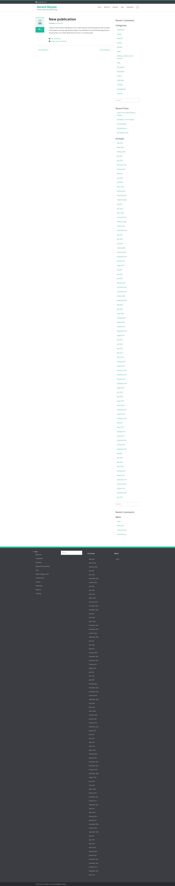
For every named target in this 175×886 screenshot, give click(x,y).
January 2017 (121, 436)
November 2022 (122, 222)
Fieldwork (120, 38)
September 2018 (122, 383)
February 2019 (121, 361)
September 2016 (122, 449)
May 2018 (120, 396)
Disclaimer (39, 562)
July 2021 (119, 270)
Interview (119, 47)
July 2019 (119, 340)
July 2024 (119, 173)
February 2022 (121, 248)
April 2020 (120, 309)
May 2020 (120, 305)
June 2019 (120, 344)
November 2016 (122, 440)
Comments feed (122, 530)
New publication (42, 50)
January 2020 (121, 322)
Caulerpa (53, 41)
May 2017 (120, 423)
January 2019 (121, 366)
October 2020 (121, 296)
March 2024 (120, 187)
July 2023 (119, 204)
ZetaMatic (63, 884)
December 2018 (121, 370)
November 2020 (122, 292)
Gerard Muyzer (47, 7)
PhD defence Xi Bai (122, 133)
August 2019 (120, 335)
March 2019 (120, 357)
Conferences (120, 30)
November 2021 (122, 257)
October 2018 (121, 379)
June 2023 (120, 208)
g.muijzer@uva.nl (41, 2)
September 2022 (122, 230)
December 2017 (121, 410)
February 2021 (121, 283)
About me (107, 7)
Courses (119, 34)
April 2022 (120, 243)
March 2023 (120, 213)
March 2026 (120, 147)
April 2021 (120, 278)
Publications (130, 7)
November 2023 (122, 200)
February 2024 (121, 191)
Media (119, 51)
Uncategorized (121, 89)
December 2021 (121, 252)
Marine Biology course (42, 574)
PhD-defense (121, 67)
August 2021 (120, 265)
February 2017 (121, 431)
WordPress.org (121, 534)
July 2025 (119, 156)
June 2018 (120, 392)
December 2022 (121, 217)
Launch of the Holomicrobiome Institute (126, 114)
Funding (119, 43)
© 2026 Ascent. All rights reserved (45, 884)
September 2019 (122, 331)
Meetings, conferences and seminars (125, 57)
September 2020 (122, 300)
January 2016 (121, 475)
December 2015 (121, 480)
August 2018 (120, 388)
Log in (119, 521)
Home (99, 7)
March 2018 (120, 401)
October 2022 (121, 226)
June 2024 (120, 178)
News (51, 38)
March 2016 (120, 466)
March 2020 (120, 313)
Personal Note (40, 578)
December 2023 (121, 195)
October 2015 (121, 488)
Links (122, 7)
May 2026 (120, 143)
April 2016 (120, 462)
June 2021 (120, 274)
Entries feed (120, 526)
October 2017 (121, 414)
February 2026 (121, 152)
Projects (119, 76)
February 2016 (121, 471)
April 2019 (120, 353)
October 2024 (121, 169)
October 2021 (121, 261)
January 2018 (121, 405)
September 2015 (122, 493)
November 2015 (122, 484)
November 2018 (122, 375)
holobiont (64, 41)
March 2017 (120, 427)
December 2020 (121, 287)
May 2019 (120, 348)
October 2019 (121, 326)
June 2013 (120, 497)
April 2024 (120, 182)
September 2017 (122, 418)
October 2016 (121, 445)
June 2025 (120, 160)
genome (58, 41)
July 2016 (119, 453)
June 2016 (120, 458)
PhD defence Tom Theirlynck (125, 119)
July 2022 (119, 235)
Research (115, 7)
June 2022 (120, 239)
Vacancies (120, 93)
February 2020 (121, 318)
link (81, 33)
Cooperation (39, 558)
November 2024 (122, 165)
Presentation (121, 71)
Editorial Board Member (43, 566)
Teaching (119, 85)
